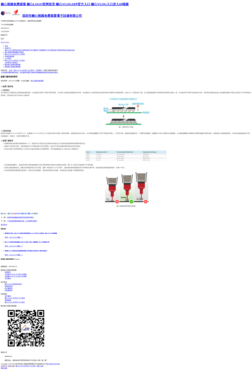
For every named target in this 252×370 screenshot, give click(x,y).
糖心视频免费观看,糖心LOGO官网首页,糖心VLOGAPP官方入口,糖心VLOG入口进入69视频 (65, 4)
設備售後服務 (9, 56)
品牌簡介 (8, 272)
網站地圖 (11, 366)
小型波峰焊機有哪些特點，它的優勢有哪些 (16, 72)
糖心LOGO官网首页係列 (13, 50)
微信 (37, 213)
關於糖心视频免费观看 (12, 64)
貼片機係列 (34, 50)
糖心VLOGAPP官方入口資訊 (15, 60)
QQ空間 (11, 213)
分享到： (4, 213)
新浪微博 (18, 213)
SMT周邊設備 (52, 50)
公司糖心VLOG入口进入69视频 (16, 274)
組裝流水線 (71, 50)
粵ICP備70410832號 (53, 364)
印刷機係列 (43, 50)
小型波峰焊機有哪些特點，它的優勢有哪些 (22, 221)
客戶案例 (8, 296)
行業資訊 (14, 62)
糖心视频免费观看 (37, 81)
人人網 (31, 213)
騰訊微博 (25, 213)
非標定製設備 (61, 50)
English (6, 42)
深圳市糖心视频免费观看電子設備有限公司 (52, 15)
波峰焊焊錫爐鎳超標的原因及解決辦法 (44, 72)
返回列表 (4, 225)
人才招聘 (8, 58)
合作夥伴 (8, 278)
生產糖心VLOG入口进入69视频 (16, 276)
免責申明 (4, 366)
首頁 (6, 46)
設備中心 (8, 48)
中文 (2, 42)
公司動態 (8, 62)
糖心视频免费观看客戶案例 (14, 52)
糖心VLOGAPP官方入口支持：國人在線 (30, 366)
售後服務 (8, 300)
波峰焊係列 (26, 50)
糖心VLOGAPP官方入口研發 (15, 54)
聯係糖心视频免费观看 (12, 67)
